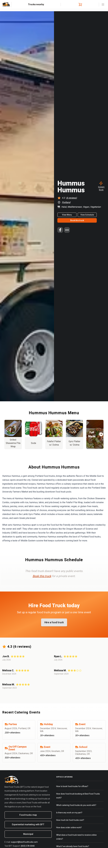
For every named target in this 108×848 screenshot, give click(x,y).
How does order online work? (69, 827)
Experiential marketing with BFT (28, 824)
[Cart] (79, 4)
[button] (101, 186)
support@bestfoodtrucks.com (24, 842)
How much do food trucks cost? (70, 820)
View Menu (67, 215)
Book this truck (77, 220)
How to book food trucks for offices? (72, 786)
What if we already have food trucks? (72, 846)
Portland (66, 202)
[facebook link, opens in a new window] (60, 230)
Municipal (28, 834)
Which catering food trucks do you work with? (76, 805)
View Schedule (87, 215)
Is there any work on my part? (69, 812)
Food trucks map (28, 815)
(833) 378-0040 (28, 846)
